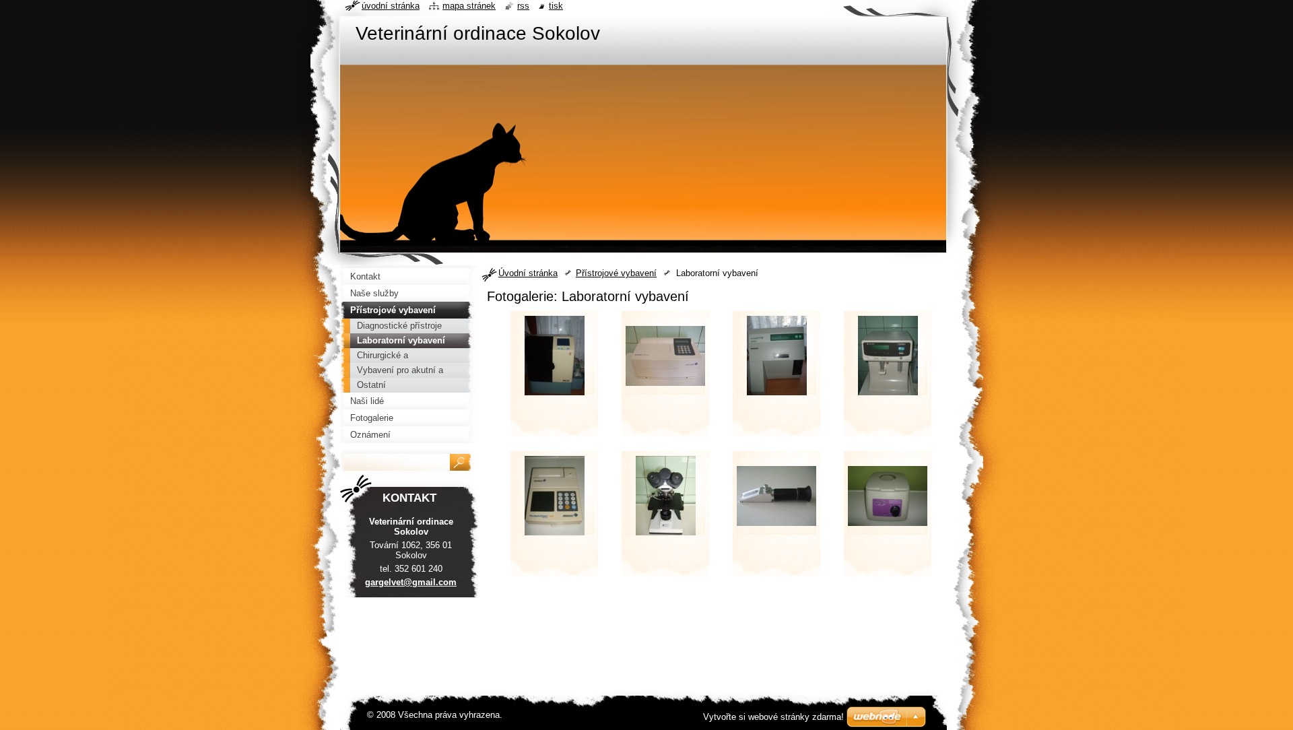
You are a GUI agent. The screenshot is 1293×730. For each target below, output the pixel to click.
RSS (523, 6)
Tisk (556, 6)
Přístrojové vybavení (616, 273)
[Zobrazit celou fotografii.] (554, 377)
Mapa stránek (469, 6)
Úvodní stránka (528, 273)
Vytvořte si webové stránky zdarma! (773, 717)
